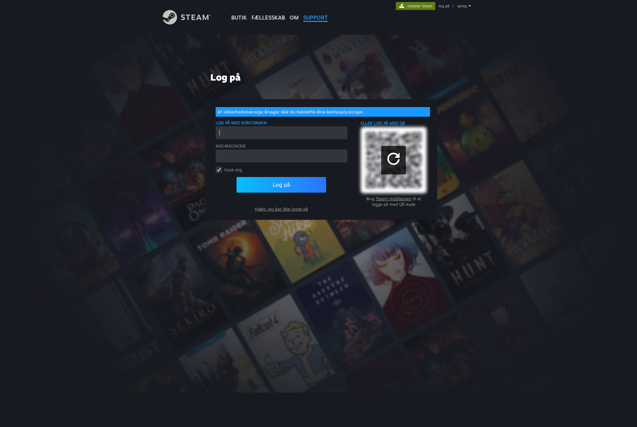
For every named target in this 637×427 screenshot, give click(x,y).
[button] (393, 160)
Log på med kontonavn (241, 122)
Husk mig (233, 169)
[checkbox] (219, 169)
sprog (462, 6)
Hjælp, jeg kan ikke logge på (281, 209)
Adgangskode (231, 146)
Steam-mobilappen (393, 198)
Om (294, 17)
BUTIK (239, 17)
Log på (281, 184)
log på (444, 6)
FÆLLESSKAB (268, 17)
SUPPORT (315, 17)
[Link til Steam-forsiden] (187, 23)
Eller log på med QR (383, 123)
